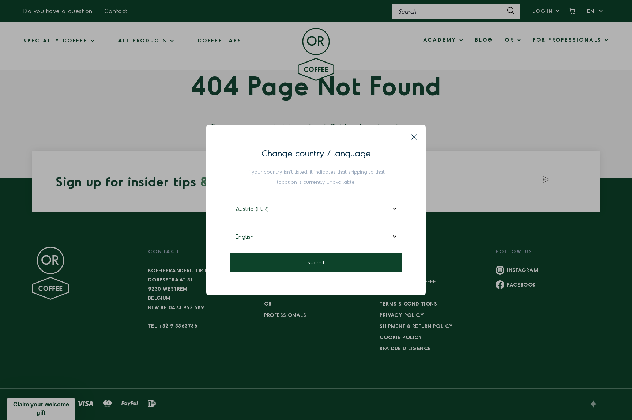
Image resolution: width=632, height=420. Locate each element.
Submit (316, 262)
